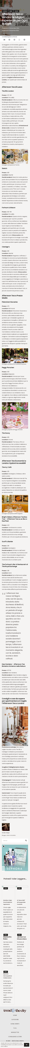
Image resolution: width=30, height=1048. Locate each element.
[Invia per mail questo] (4, 39)
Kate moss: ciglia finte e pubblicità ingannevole (7, 902)
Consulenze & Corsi (15, 1037)
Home (15, 1015)
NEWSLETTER (15, 1032)
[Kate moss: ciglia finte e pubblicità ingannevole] (8, 892)
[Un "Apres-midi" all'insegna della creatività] (22, 892)
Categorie (15, 1019)
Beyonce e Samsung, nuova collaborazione (7, 976)
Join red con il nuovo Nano (22, 938)
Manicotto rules (7, 938)
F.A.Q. (15, 1028)
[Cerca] (26, 840)
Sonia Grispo (6, 833)
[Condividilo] (9, 39)
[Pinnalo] (14, 39)
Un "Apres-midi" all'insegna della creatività (21, 902)
